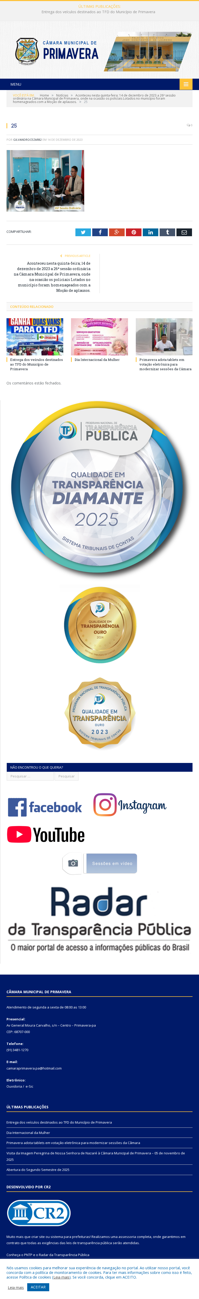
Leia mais (61, 1277)
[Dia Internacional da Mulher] (99, 336)
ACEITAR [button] (38, 1287)
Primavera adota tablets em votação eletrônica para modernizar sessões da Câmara (165, 364)
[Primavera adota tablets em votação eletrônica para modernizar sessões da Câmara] (164, 336)
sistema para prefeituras (70, 1236)
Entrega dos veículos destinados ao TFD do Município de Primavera (36, 364)
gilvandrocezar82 (27, 140)
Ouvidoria (14, 1086)
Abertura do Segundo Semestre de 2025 (37, 1169)
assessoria (127, 1236)
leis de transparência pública (89, 1243)
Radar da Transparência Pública (64, 1254)
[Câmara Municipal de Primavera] (99, 50)
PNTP (28, 1254)
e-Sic (29, 1086)
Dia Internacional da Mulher (98, 12)
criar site (38, 1236)
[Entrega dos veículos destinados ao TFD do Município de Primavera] (34, 336)
